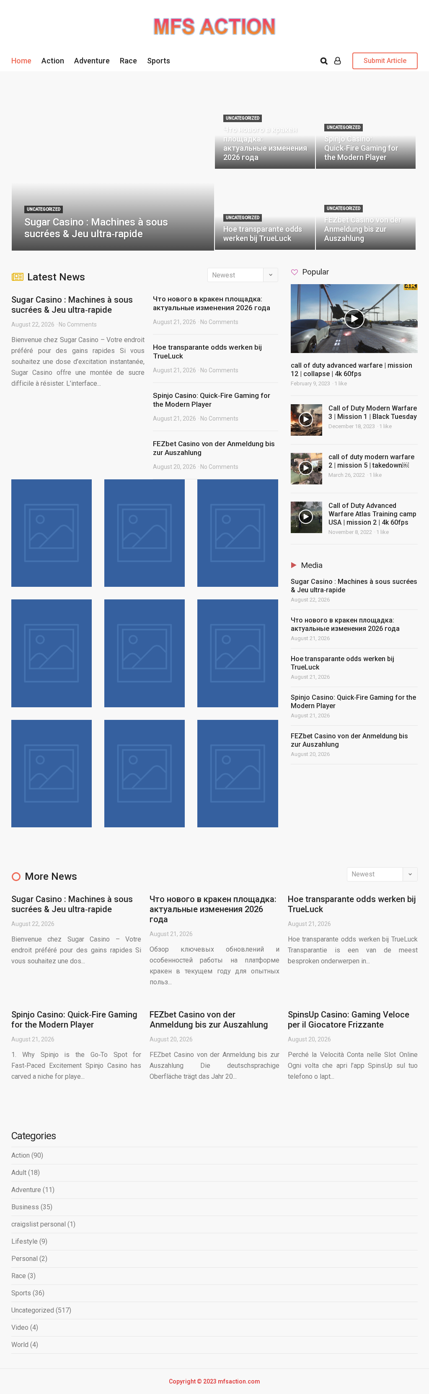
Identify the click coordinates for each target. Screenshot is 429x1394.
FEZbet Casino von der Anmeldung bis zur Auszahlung (209, 1020)
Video (19, 1327)
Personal (24, 1259)
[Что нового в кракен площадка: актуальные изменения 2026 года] (265, 129)
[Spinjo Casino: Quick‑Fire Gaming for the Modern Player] (366, 129)
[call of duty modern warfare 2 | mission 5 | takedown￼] (306, 468)
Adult (18, 1173)
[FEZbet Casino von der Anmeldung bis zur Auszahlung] (366, 210)
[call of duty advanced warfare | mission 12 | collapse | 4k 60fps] (354, 318)
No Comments (78, 324)
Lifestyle (24, 1241)
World (19, 1345)
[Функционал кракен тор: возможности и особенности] (237, 773)
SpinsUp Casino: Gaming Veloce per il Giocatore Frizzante (348, 1020)
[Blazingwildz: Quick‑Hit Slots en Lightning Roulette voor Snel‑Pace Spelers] (51, 773)
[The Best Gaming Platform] (214, 25)
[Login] (337, 60)
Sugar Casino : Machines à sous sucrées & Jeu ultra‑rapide (72, 305)
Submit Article (385, 61)
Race (128, 60)
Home (21, 60)
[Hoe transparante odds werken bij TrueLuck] (265, 210)
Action (52, 60)
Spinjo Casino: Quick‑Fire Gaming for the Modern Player (74, 1020)
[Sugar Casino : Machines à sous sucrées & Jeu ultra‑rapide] (113, 170)
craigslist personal (38, 1224)
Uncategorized (32, 1310)
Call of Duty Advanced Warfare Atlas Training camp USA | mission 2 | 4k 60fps (372, 514)
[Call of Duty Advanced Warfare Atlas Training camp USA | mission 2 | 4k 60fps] (306, 517)
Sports (158, 60)
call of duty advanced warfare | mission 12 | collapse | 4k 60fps (351, 369)
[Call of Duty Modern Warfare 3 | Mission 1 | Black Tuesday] (306, 420)
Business (25, 1207)
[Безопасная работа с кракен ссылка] (144, 773)
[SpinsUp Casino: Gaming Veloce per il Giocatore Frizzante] (237, 653)
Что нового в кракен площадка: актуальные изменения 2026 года (211, 303)
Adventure (92, 60)
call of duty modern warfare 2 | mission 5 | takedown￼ (371, 461)
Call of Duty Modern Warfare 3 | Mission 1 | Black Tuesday (372, 412)
